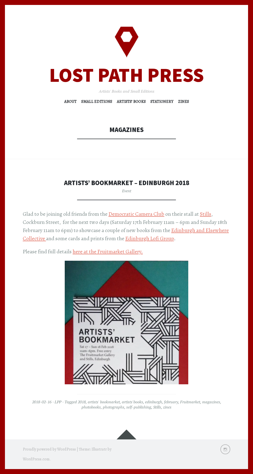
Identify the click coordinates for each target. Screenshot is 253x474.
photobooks (91, 407)
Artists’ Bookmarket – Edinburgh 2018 (126, 183)
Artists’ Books (131, 101)
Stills (205, 214)
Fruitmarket (190, 402)
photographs (113, 407)
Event (126, 191)
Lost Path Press (126, 75)
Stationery (161, 101)
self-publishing (138, 407)
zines (167, 407)
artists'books (132, 402)
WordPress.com (36, 459)
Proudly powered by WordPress (49, 449)
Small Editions (96, 101)
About (70, 101)
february (171, 402)
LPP (58, 402)
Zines (183, 101)
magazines (211, 402)
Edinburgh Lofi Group (149, 238)
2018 (82, 402)
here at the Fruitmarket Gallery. (108, 251)
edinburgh (153, 402)
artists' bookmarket (104, 402)
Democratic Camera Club (136, 214)
